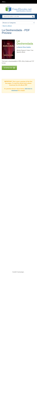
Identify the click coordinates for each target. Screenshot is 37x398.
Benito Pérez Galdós (24, 47)
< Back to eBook (7, 26)
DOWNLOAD (8, 68)
